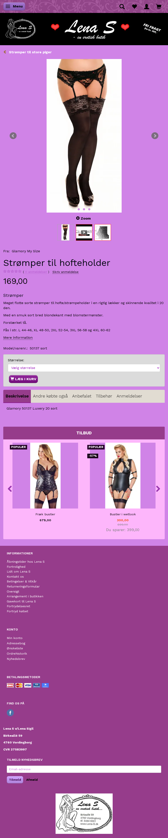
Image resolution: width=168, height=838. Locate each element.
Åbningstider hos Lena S (26, 561)
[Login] (146, 6)
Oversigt (13, 591)
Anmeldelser (129, 396)
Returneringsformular (23, 586)
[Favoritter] (134, 6)
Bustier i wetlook (123, 514)
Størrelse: (16, 360)
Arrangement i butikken (25, 596)
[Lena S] (84, 27)
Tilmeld (15, 779)
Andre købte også (50, 396)
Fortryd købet (17, 611)
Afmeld (32, 779)
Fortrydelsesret (18, 606)
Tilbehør (104, 396)
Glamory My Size (26, 251)
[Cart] (159, 6)
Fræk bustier (45, 514)
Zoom (86, 218)
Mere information (18, 337)
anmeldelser (36, 272)
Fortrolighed (16, 566)
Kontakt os (15, 576)
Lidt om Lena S (18, 571)
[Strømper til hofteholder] (84, 136)
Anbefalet (81, 396)
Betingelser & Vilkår (22, 581)
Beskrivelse (17, 396)
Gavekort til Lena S (21, 601)
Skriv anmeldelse (65, 272)
